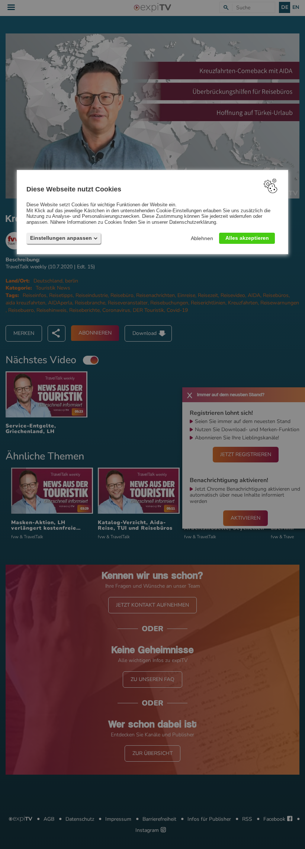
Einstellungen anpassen (61, 238)
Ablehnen (202, 238)
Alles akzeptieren (247, 238)
